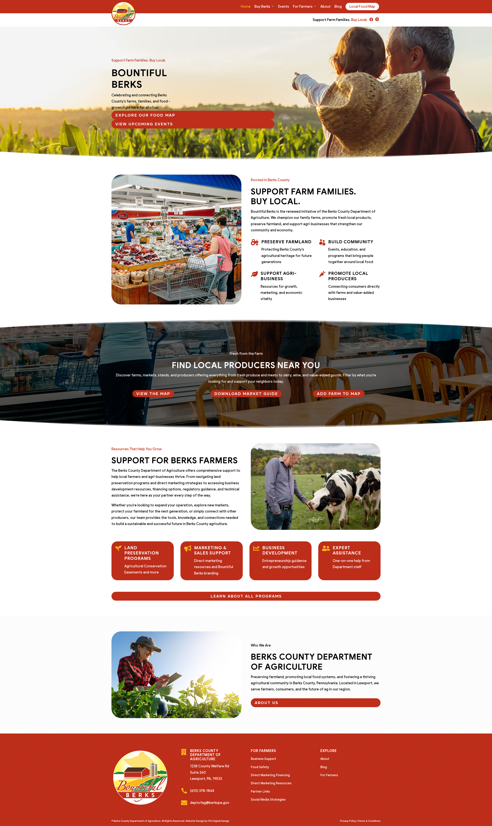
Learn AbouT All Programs (246, 596)
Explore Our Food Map (145, 115)
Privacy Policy (348, 821)
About (325, 6)
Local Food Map (362, 6)
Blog (338, 6)
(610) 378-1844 (202, 791)
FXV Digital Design (218, 821)
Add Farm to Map (339, 393)
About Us (266, 702)
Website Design (194, 821)
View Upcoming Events (144, 124)
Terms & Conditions (369, 821)
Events (283, 6)
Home (246, 6)
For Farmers (302, 6)
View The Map (153, 393)
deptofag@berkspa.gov (209, 803)
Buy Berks (262, 6)
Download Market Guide (246, 393)
